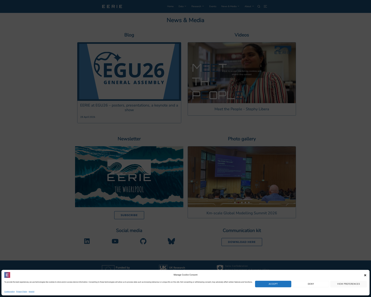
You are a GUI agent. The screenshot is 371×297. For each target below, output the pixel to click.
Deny (311, 284)
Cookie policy (9, 292)
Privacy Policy (21, 292)
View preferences (348, 284)
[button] (365, 274)
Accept (273, 284)
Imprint (31, 292)
